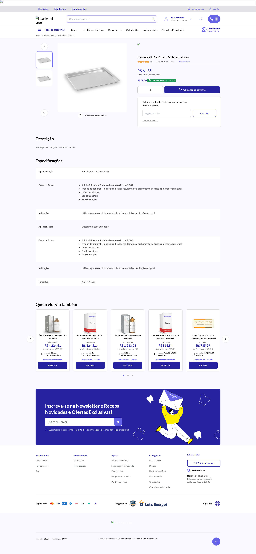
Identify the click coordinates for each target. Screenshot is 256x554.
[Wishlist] (200, 19)
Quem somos (42, 460)
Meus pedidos (79, 466)
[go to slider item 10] (133, 375)
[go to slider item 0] (123, 375)
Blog (38, 471)
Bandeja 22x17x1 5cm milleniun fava (58, 35)
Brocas (152, 466)
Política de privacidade (89, 429)
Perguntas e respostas (121, 476)
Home (38, 35)
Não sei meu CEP (150, 120)
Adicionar (52, 365)
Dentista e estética (157, 471)
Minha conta (79, 460)
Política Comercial (120, 460)
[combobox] (108, 19)
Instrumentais (155, 476)
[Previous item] (30, 339)
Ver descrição (184, 61)
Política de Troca (119, 482)
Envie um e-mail (205, 463)
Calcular (204, 113)
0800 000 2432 (198, 470)
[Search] (153, 19)
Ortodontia (154, 482)
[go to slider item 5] (128, 375)
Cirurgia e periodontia (159, 487)
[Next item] (225, 339)
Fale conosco (42, 466)
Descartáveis (155, 460)
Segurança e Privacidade (122, 466)
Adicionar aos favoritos (96, 115)
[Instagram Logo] (217, 504)
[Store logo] (47, 20)
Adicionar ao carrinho (194, 89)
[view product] (52, 322)
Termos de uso (109, 429)
